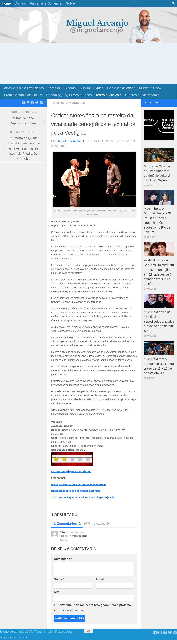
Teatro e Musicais (108, 95)
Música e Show (150, 88)
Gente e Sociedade (121, 88)
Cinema (70, 88)
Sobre (70, 3)
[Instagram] (28, 102)
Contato (20, 3)
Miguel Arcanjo (71, 140)
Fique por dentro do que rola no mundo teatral (78, 484)
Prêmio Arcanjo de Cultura (23, 95)
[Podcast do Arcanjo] (41, 102)
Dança (98, 88)
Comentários (69, 523)
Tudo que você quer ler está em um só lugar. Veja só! (82, 497)
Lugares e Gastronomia (142, 95)
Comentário (63, 558)
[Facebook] (32, 102)
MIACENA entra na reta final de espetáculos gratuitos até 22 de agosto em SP (159, 321)
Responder (63, 540)
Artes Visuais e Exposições (24, 88)
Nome (59, 579)
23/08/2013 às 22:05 (76, 532)
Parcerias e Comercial (46, 3)
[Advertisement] (88, 63)
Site (56, 591)
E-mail (101, 579)
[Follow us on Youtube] (23, 102)
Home (6, 3)
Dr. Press (23, 637)
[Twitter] (36, 102)
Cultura (85, 88)
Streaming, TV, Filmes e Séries (69, 95)
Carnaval (54, 88)
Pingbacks (98, 523)
